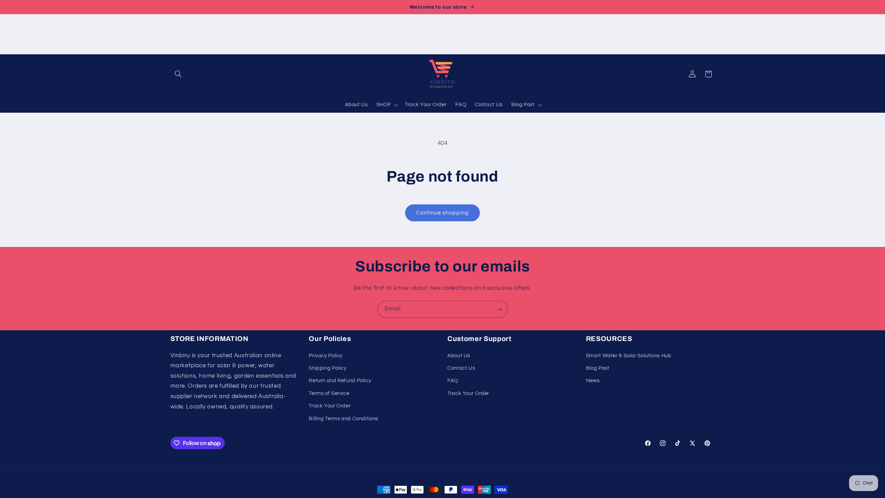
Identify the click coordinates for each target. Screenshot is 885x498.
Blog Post (597, 368)
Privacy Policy (326, 355)
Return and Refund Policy (340, 380)
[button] (178, 74)
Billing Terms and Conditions (343, 418)
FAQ (452, 380)
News (593, 380)
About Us (458, 355)
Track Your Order (330, 405)
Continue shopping (442, 212)
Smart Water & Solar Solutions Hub (628, 355)
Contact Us (461, 368)
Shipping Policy (327, 368)
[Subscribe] (499, 309)
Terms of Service (329, 393)
